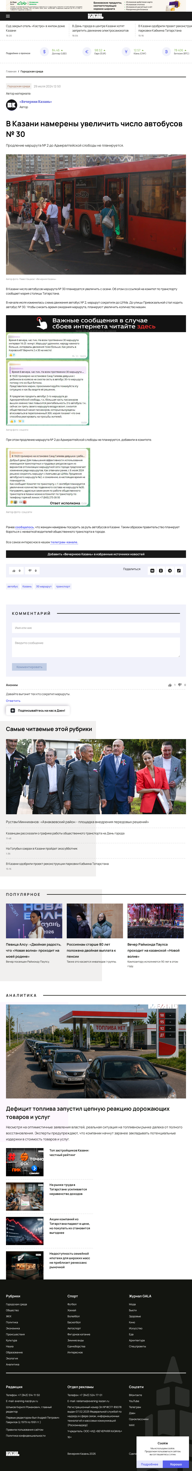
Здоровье (135, 1316)
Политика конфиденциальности (26, 1435)
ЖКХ (8, 1316)
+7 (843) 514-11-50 (29, 1395)
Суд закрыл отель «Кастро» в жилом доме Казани (35, 28)
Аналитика (21, 995)
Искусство (135, 1328)
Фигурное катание (79, 1334)
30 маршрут (44, 586)
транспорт (63, 586)
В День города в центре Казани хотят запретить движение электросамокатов (100, 28)
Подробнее (149, 1464)
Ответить (13, 701)
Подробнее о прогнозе (18, 53)
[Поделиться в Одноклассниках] (161, 571)
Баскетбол (74, 1322)
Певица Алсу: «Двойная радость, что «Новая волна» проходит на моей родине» (33, 950)
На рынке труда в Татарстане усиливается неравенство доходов (68, 1189)
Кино (132, 1322)
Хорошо (176, 1464)
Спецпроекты (137, 1346)
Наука (10, 1346)
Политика (12, 1322)
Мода (132, 1304)
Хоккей (72, 1310)
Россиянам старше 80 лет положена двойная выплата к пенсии (91, 950)
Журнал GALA (140, 1296)
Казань (27, 586)
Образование (14, 1352)
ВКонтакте (135, 1395)
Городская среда (32, 71)
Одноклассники (138, 1419)
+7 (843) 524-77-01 (91, 1395)
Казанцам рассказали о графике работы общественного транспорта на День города (65, 833)
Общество (12, 1310)
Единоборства (76, 1346)
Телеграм (135, 1407)
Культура (11, 1340)
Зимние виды (76, 1340)
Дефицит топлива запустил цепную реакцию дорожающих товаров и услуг (88, 1113)
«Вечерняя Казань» (36, 102)
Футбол (72, 1304)
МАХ (131, 1425)
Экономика (13, 1328)
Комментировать (29, 667)
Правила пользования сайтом (24, 1429)
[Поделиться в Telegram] (170, 571)
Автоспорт (74, 1328)
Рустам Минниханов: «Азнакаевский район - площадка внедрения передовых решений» (77, 822)
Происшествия (15, 1334)
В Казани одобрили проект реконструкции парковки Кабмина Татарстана (57, 864)
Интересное (75, 1352)
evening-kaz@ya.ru (26, 1401)
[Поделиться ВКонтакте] (152, 571)
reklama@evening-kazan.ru (92, 1401)
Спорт (73, 1296)
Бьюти (133, 1310)
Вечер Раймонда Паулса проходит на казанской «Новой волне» (154, 950)
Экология (12, 1358)
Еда (131, 1334)
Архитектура (137, 1340)
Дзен (132, 1413)
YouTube (134, 1401)
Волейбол (74, 1316)
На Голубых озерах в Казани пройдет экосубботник (41, 848)
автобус (13, 586)
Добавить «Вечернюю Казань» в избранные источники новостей (96, 554)
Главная (11, 71)
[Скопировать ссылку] (179, 571)
